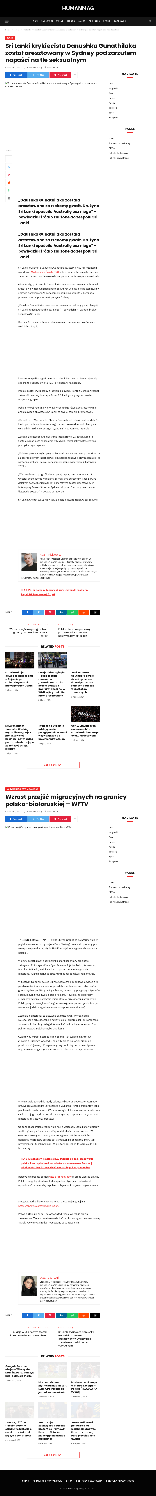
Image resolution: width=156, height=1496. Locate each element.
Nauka (81, 21)
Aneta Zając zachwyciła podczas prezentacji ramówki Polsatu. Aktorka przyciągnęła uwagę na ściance (51, 1431)
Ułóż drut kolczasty (60, 1176)
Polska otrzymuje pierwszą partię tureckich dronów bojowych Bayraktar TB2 (74, 633)
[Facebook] (8, 158)
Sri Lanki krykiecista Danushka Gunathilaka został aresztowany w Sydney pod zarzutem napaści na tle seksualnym (76, 1338)
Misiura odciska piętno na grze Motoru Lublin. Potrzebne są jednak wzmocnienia (52, 1387)
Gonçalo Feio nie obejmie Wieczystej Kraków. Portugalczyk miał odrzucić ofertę (19, 1371)
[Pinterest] (8, 174)
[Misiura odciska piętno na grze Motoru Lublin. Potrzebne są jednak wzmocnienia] (52, 1370)
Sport (106, 21)
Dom (35, 21)
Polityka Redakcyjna (118, 153)
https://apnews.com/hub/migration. (38, 1206)
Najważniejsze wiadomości (23, 789)
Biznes (71, 21)
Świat (59, 21)
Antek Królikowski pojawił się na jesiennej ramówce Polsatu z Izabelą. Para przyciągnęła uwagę (83, 1431)
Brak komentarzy (34, 67)
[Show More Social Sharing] (75, 75)
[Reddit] (8, 182)
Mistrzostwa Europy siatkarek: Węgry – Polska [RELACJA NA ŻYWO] (84, 1387)
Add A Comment (53, 765)
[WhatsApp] (8, 190)
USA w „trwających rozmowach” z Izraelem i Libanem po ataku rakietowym (85, 730)
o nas (111, 138)
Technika (94, 21)
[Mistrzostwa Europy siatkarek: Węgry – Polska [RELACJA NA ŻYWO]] (85, 1370)
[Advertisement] (65, 171)
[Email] (8, 198)
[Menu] (7, 21)
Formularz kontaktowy (119, 143)
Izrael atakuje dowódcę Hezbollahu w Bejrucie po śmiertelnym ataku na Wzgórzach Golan (19, 679)
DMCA (112, 148)
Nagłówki (47, 21)
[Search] (149, 21)
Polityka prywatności (119, 158)
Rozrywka (120, 21)
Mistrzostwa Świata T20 (45, 272)
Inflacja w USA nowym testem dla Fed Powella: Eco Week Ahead (28, 1333)
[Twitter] (8, 166)
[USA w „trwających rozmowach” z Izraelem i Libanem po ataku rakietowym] (85, 714)
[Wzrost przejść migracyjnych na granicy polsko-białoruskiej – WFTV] (52, 857)
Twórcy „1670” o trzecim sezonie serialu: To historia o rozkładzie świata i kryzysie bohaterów (18, 1429)
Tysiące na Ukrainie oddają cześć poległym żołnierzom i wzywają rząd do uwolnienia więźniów (52, 732)
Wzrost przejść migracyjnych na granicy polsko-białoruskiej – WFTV (28, 633)
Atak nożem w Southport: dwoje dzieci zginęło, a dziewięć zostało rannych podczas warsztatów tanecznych (82, 682)
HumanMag (73, 1488)
